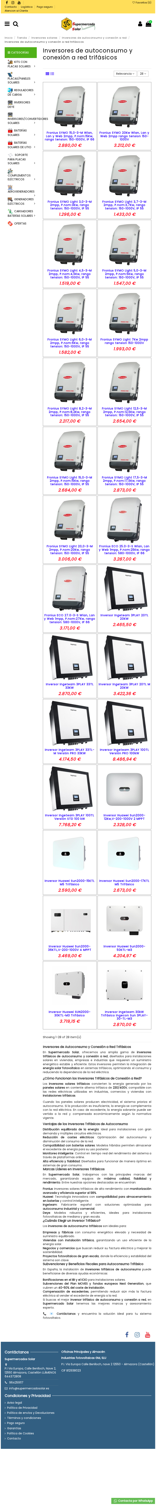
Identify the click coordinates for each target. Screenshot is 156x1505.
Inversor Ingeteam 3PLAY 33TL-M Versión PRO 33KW (69, 751)
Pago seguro (45, 7)
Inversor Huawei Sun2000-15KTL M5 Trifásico (70, 882)
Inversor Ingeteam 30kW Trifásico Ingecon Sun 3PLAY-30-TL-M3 (124, 1015)
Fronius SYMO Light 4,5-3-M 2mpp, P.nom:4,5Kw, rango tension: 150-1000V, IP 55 (70, 273)
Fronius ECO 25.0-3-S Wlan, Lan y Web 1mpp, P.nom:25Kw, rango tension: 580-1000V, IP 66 (124, 549)
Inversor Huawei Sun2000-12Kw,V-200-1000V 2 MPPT (124, 817)
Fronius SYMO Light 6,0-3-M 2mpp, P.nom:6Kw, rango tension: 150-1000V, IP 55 (70, 342)
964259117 (16, 1382)
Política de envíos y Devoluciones (30, 1413)
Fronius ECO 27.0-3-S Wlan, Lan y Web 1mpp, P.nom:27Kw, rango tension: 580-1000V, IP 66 (69, 618)
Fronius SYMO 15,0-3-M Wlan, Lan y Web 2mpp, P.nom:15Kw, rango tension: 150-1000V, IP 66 (69, 136)
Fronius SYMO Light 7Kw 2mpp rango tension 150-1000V (124, 341)
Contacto (11, 7)
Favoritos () (143, 2)
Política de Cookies (20, 1433)
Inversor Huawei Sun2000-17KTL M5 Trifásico (124, 882)
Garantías (14, 1428)
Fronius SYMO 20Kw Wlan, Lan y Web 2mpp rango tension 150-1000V (124, 136)
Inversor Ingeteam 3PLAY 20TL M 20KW (124, 686)
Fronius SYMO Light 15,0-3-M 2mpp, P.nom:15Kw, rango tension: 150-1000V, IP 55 (69, 480)
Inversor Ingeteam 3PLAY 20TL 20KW (124, 617)
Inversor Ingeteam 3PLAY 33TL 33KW (70, 686)
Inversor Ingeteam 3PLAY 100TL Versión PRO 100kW (124, 751)
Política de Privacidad (22, 1408)
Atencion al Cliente (16, 10)
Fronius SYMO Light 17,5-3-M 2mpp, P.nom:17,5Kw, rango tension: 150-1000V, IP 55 (124, 480)
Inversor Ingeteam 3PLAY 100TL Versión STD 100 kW (69, 817)
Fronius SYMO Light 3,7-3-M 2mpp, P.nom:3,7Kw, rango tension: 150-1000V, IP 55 (124, 205)
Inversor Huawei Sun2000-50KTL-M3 (124, 948)
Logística (27, 7)
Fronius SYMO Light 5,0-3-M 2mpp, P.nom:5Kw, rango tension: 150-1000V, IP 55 (124, 273)
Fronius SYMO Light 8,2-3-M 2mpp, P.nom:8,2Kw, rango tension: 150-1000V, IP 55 (70, 411)
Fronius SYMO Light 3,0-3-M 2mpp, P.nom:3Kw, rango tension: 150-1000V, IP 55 (70, 205)
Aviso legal (14, 1403)
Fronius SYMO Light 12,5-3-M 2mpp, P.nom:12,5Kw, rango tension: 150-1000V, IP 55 (124, 411)
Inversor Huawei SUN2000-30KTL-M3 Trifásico (70, 1013)
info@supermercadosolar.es (29, 1388)
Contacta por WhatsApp (135, 1501)
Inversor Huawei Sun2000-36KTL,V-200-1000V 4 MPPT (69, 948)
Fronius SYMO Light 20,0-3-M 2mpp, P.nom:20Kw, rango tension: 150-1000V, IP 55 (70, 549)
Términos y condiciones (24, 1418)
